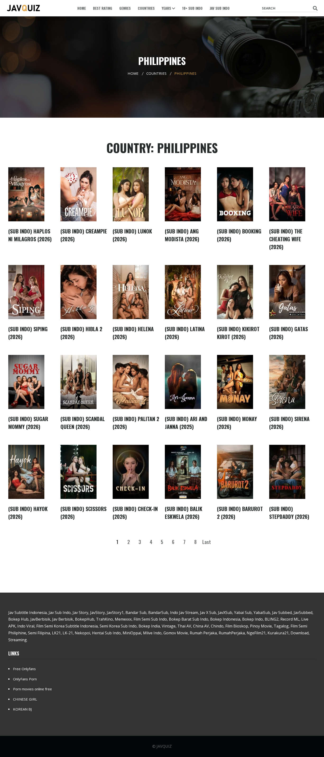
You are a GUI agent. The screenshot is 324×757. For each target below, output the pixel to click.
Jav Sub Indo (220, 8)
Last (206, 541)
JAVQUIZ (164, 746)
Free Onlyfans (24, 668)
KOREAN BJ (22, 709)
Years (167, 8)
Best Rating (102, 8)
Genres (125, 8)
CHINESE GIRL (25, 699)
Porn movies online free (32, 689)
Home (81, 8)
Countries (146, 8)
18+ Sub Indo (192, 8)
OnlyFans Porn (25, 679)
